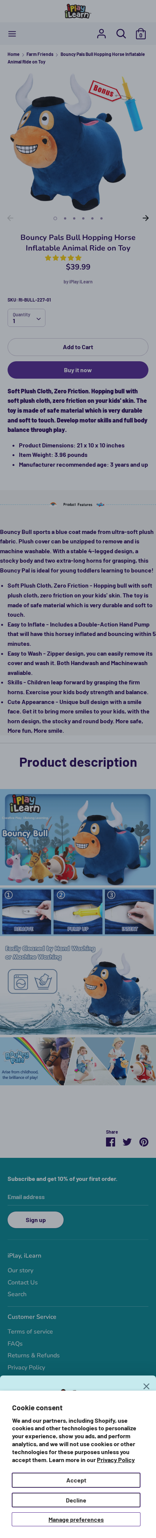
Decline (76, 1500)
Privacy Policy (116, 1459)
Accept (76, 1480)
